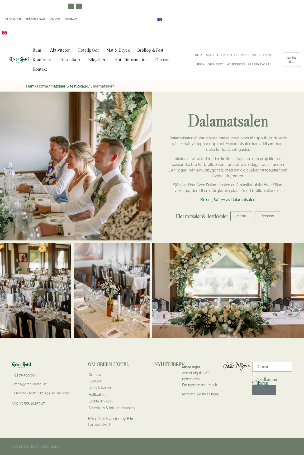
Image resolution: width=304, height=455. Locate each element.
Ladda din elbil (101, 401)
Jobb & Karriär (100, 388)
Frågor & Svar (36, 19)
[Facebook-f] (275, 446)
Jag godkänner (265, 381)
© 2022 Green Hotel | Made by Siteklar (35, 446)
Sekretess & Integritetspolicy (112, 408)
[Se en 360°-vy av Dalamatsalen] (228, 199)
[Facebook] (71, 6)
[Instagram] (79, 6)
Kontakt (71, 19)
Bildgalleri (13, 19)
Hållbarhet (97, 394)
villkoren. (260, 383)
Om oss (55, 19)
